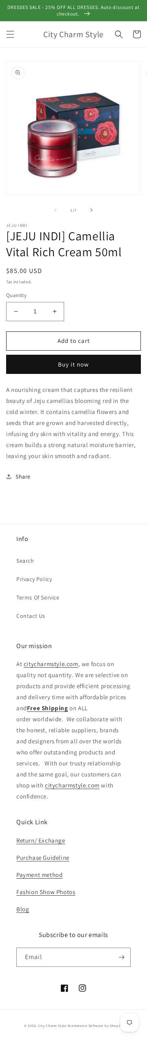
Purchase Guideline (42, 857)
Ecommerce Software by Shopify (95, 1025)
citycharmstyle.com (51, 664)
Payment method (39, 875)
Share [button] (23, 476)
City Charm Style (52, 1025)
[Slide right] (91, 210)
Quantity (16, 295)
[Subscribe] (121, 957)
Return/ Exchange (40, 840)
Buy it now (73, 364)
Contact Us (30, 616)
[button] (10, 34)
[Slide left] (56, 210)
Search (25, 560)
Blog (22, 909)
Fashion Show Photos (45, 892)
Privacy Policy (34, 579)
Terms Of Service (38, 597)
